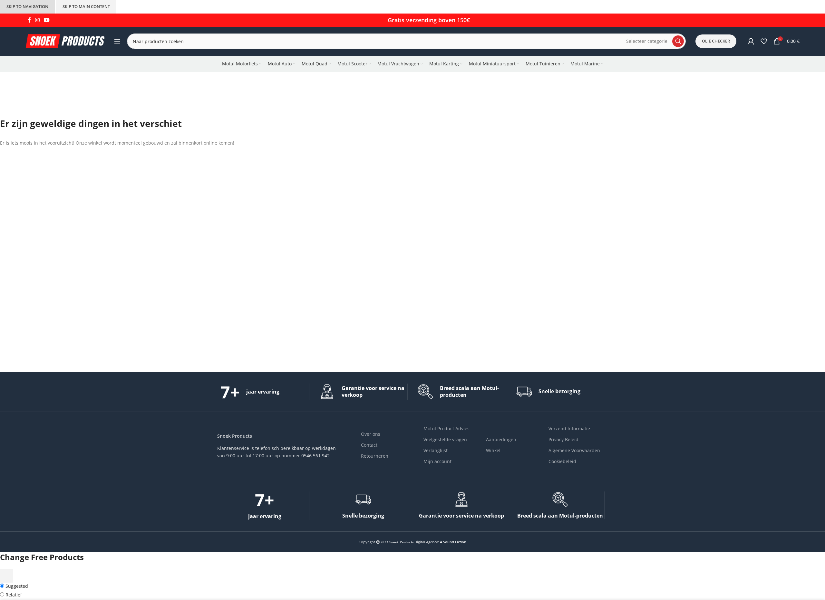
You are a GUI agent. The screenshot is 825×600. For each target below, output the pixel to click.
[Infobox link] (264, 392)
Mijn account (437, 461)
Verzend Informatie (569, 428)
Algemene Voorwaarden (574, 450)
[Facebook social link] (29, 20)
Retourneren (374, 456)
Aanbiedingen (501, 439)
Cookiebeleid (562, 461)
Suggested (16, 586)
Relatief (13, 595)
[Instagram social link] (37, 20)
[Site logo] (64, 41)
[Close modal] (6, 576)
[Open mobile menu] (117, 41)
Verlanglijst (435, 450)
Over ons (370, 434)
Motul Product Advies (446, 428)
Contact (369, 445)
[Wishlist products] (763, 41)
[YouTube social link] (47, 20)
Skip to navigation (27, 6)
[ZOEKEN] (678, 41)
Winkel (493, 450)
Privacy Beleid (563, 439)
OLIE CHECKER (716, 41)
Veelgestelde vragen (445, 439)
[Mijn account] (750, 41)
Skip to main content (86, 6)
